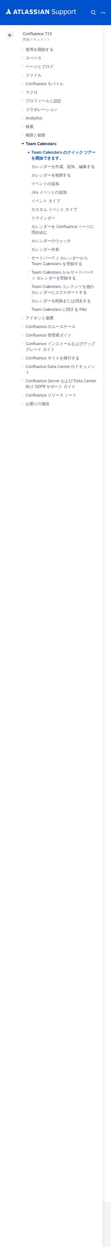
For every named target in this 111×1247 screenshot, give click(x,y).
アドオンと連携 (40, 317)
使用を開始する (40, 49)
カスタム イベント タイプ (54, 209)
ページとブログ (40, 66)
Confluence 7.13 (37, 33)
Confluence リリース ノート (51, 395)
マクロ (32, 92)
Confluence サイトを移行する (52, 357)
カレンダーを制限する (51, 175)
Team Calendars (41, 143)
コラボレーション (41, 109)
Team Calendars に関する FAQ (59, 309)
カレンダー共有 (45, 249)
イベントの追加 (45, 183)
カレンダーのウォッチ (51, 240)
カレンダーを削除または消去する (61, 300)
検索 (93, 12)
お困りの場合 (38, 403)
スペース (34, 57)
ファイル (34, 75)
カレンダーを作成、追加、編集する (63, 166)
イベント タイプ (45, 200)
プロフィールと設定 (43, 100)
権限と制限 (36, 135)
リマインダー (43, 217)
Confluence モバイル (44, 83)
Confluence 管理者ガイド (48, 335)
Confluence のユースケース (50, 326)
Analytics (34, 117)
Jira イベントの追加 (49, 192)
